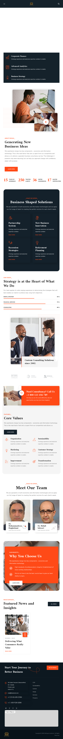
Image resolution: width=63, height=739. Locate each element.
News (13, 638)
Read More (8, 651)
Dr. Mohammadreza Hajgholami (15, 526)
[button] (58, 4)
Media (34, 692)
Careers (35, 689)
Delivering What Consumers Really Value (14, 644)
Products (35, 698)
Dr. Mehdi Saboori (42, 527)
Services (35, 695)
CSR (34, 682)
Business (7, 638)
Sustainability (36, 685)
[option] (14, 376)
